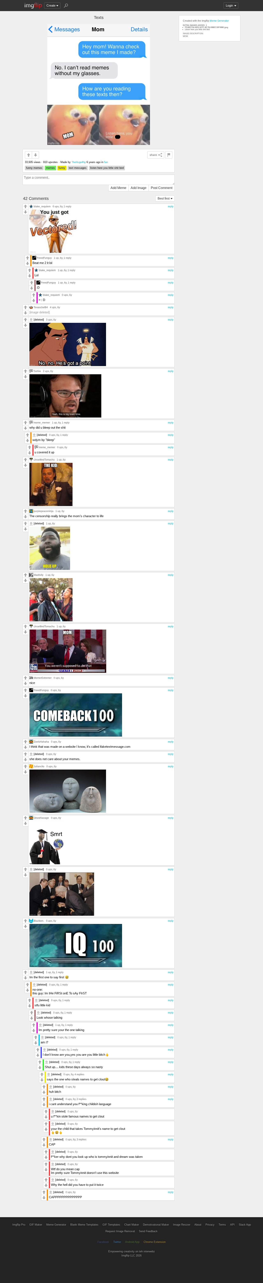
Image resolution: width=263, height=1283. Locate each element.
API (232, 1224)
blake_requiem (42, 206)
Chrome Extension (155, 1241)
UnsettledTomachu (44, 459)
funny (62, 167)
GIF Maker (35, 1224)
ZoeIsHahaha (41, 741)
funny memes (34, 167)
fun (106, 162)
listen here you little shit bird (107, 167)
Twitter (117, 1241)
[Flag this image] (168, 155)
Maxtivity (38, 575)
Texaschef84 (41, 307)
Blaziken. (39, 920)
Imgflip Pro (18, 1224)
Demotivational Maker (156, 1224)
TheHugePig (79, 162)
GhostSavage (41, 817)
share (153, 154)
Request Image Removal (120, 1231)
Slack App (245, 1224)
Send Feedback (148, 1231)
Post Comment (161, 188)
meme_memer (42, 422)
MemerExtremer (43, 677)
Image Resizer (181, 1224)
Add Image (138, 188)
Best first (164, 198)
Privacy (210, 1224)
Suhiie (37, 371)
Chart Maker (131, 1224)
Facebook (103, 1241)
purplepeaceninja (43, 511)
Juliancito (39, 766)
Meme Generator (219, 20)
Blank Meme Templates (84, 1224)
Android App (132, 1241)
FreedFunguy (44, 258)
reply (170, 206)
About (197, 1224)
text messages (78, 167)
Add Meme (118, 188)
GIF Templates (111, 1224)
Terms (222, 1224)
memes (50, 167)
